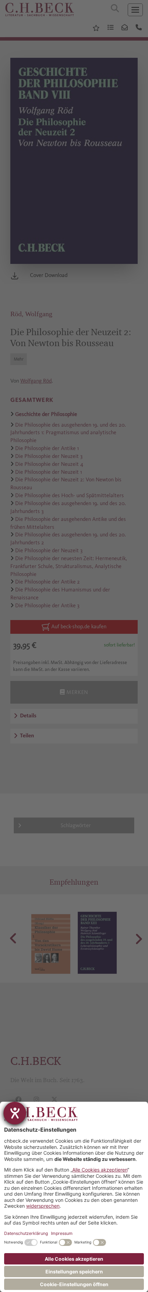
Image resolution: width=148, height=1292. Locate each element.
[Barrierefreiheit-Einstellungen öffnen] (14, 1113)
